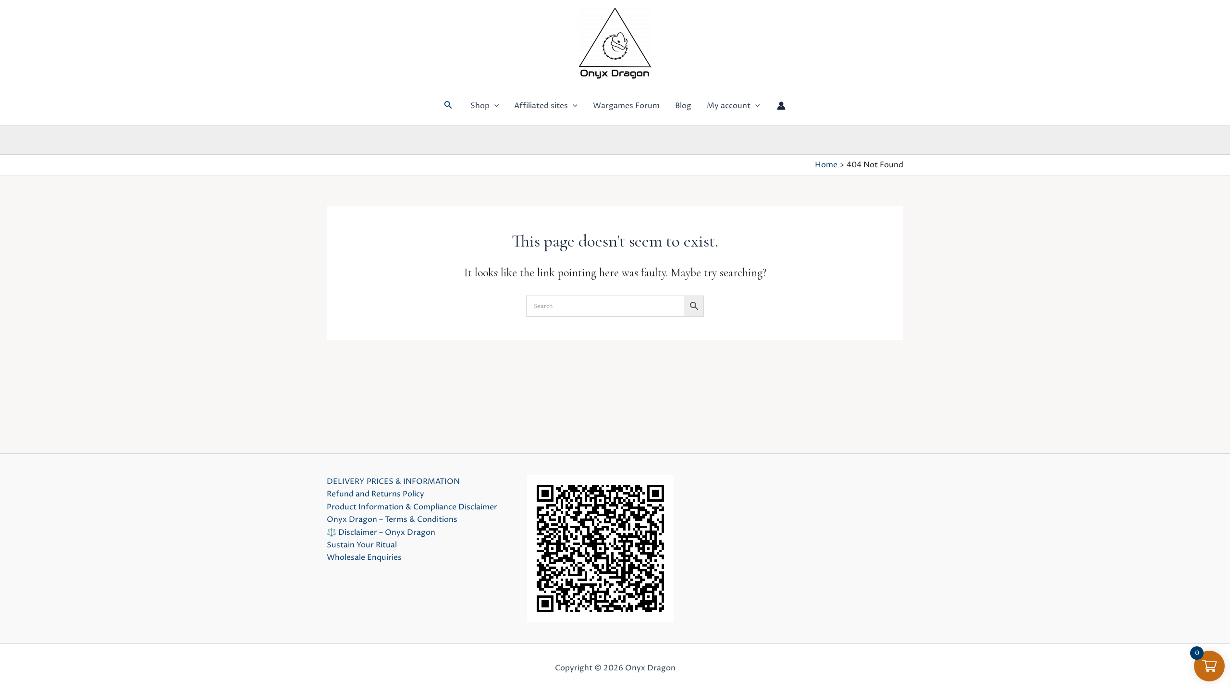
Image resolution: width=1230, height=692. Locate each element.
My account (728, 105)
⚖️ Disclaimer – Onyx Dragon (381, 532)
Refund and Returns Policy (375, 494)
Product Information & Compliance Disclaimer (412, 507)
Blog (683, 105)
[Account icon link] (781, 105)
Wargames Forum (626, 105)
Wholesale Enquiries (364, 557)
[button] (448, 105)
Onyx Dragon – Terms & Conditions (392, 519)
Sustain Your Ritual (362, 545)
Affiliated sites (541, 105)
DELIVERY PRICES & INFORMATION (393, 481)
